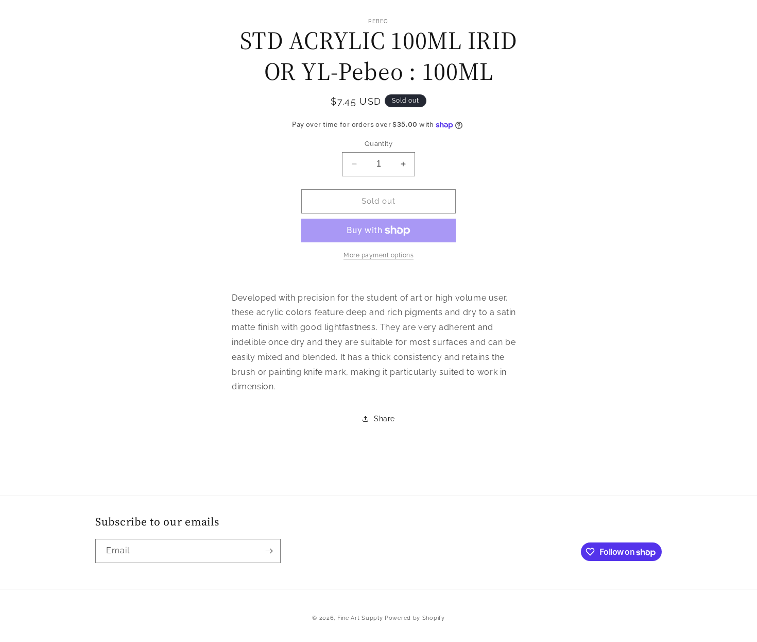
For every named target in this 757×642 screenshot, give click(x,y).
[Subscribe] (268, 551)
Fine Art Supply (360, 618)
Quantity (378, 143)
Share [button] (384, 419)
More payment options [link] (378, 255)
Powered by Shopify (415, 618)
